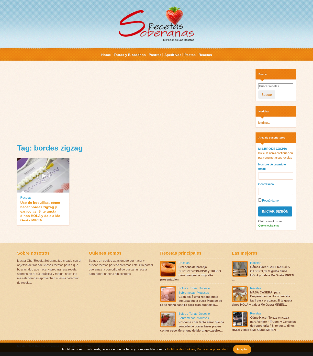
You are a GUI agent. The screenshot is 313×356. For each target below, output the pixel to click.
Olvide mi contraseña (270, 221)
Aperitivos (172, 55)
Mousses (203, 292)
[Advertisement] (132, 103)
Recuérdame (270, 200)
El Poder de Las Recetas (178, 39)
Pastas (190, 55)
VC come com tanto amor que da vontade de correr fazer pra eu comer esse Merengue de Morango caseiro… (192, 326)
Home (106, 55)
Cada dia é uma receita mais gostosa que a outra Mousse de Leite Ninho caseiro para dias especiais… (191, 301)
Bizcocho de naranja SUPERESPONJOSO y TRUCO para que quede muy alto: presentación (190, 273)
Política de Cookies (181, 349)
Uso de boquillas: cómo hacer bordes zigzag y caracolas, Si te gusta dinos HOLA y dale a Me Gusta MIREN (40, 211)
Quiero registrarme (268, 225)
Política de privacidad (211, 349)
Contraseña (266, 184)
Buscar (266, 95)
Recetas (205, 55)
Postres (155, 55)
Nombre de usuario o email (272, 167)
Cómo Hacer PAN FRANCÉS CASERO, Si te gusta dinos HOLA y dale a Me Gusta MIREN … (263, 273)
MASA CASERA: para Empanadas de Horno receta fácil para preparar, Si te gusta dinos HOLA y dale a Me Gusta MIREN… (262, 298)
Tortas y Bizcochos (130, 55)
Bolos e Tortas (188, 288)
